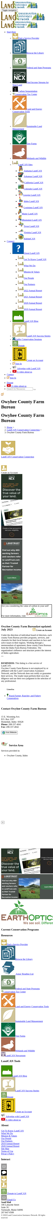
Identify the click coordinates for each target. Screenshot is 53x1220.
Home (9, 427)
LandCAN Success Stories (38, 336)
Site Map (5, 1148)
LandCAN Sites (25, 164)
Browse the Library (35, 53)
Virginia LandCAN (32, 232)
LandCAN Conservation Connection (23, 430)
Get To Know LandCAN (35, 259)
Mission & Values (32, 272)
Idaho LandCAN (31, 201)
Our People (29, 278)
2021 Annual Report (33, 297)
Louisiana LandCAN (33, 207)
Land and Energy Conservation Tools (27, 110)
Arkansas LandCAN (33, 176)
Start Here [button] (11, 32)
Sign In (18, 363)
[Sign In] (2, 395)
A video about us (24, 372)
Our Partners (29, 284)
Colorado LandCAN (33, 189)
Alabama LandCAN (33, 171)
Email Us (11, 1199)
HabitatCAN (29, 239)
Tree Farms (32, 143)
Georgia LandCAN (31, 195)
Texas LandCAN (31, 226)
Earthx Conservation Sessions (28, 339)
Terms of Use (7, 1151)
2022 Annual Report (33, 290)
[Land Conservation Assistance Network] (23, 19)
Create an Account (35, 360)
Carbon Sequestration (27, 91)
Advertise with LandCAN (28, 368)
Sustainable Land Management (29, 1021)
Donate (21, 345)
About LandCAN (32, 253)
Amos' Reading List (24, 974)
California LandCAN (33, 182)
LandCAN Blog (31, 321)
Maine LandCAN (30, 214)
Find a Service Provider (28, 38)
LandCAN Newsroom (15, 1055)
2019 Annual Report (33, 309)
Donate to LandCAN (16, 1193)
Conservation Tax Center (26, 94)
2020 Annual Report (33, 303)
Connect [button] (10, 241)
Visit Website (11, 732)
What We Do (29, 265)
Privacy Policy (7, 1154)
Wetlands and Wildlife (36, 158)
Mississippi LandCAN (32, 220)
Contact (10, 374)
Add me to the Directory (18, 1181)
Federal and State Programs (39, 67)
